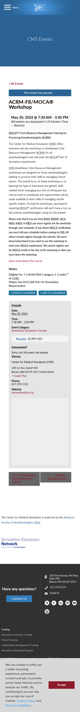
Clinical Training (9, 640)
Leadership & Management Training (20, 645)
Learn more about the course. (25, 261)
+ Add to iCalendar (52, 293)
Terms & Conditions (18, 705)
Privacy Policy (26, 700)
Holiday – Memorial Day (57, 477)
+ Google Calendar (22, 293)
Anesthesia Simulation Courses (29, 331)
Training (5, 629)
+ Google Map (19, 376)
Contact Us (19, 598)
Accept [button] (61, 685)
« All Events (16, 83)
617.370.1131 (58, 587)
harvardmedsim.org (22, 392)
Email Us (54, 593)
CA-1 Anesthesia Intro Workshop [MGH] (23, 479)
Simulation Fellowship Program (17, 650)
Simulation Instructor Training (16, 635)
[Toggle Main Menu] (7, 7)
